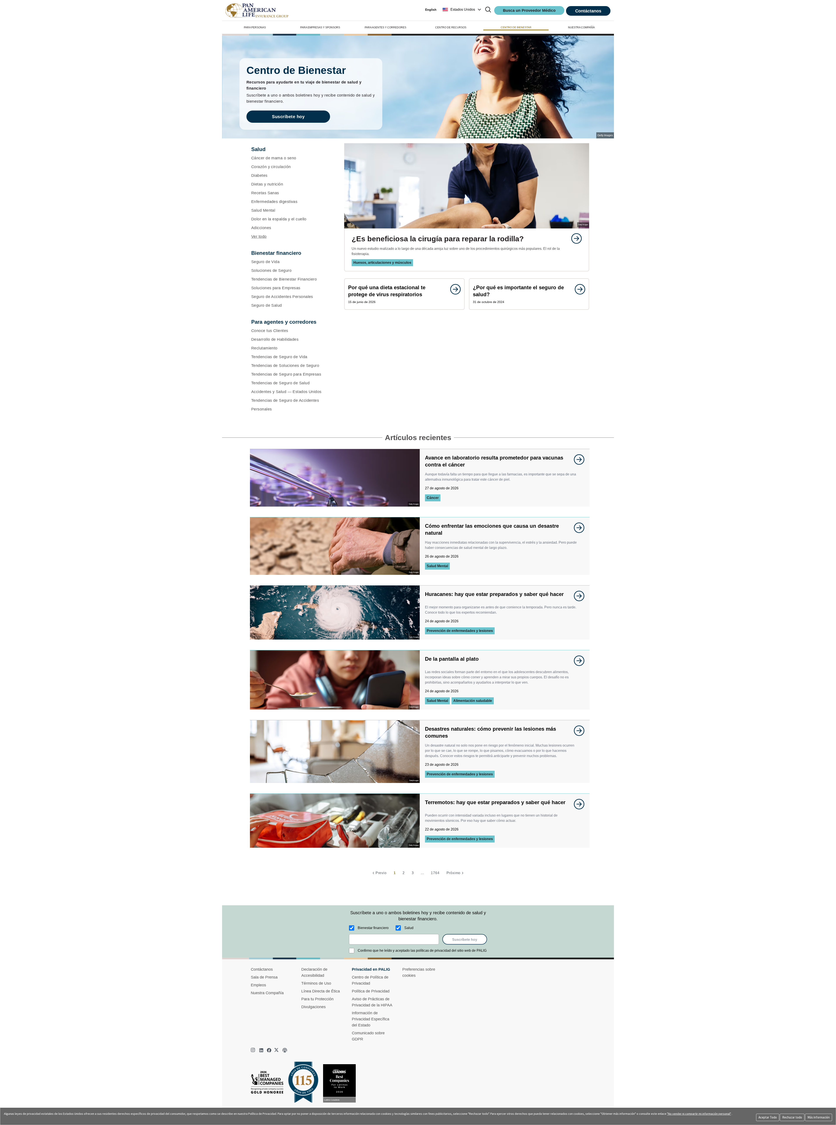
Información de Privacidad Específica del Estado (370, 1019)
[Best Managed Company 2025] (269, 1083)
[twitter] (277, 1050)
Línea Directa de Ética (320, 991)
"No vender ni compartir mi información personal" (699, 1114)
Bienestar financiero (373, 928)
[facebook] (269, 1050)
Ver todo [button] (259, 236)
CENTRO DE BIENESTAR (516, 27)
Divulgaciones (313, 1007)
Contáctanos (588, 11)
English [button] (431, 9)
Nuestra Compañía (267, 993)
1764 (435, 873)
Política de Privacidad (370, 991)
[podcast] (284, 1050)
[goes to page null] (574, 238)
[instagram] (253, 1050)
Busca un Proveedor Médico (529, 10)
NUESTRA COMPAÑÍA (581, 27)
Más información (818, 1117)
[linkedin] (261, 1050)
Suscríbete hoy (288, 116)
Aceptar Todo (767, 1117)
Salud (408, 928)
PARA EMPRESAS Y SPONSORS (320, 27)
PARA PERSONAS (255, 27)
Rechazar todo (792, 1117)
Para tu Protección (317, 999)
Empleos (258, 985)
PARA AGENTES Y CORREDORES (385, 27)
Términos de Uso (316, 983)
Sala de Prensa (264, 977)
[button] (462, 9)
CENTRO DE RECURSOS (450, 27)
